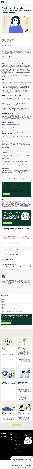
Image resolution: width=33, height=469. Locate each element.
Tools (8, 317)
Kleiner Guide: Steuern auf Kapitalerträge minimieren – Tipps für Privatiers (13, 41)
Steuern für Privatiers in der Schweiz (8, 40)
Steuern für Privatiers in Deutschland (8, 39)
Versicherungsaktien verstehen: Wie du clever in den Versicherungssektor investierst (8, 382)
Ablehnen (21, 465)
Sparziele (9, 316)
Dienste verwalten (15, 463)
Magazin (11, 434)
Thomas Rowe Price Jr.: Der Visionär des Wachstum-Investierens (23, 382)
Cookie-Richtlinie (19, 467)
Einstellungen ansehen (28, 465)
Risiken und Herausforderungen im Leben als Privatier (10, 124)
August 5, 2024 (19, 347)
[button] (31, 457)
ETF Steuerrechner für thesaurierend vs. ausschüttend (10, 127)
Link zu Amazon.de (26, 236)
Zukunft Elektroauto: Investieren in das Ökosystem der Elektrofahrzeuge (8, 414)
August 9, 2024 (3, 412)
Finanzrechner (13, 315)
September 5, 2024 (20, 412)
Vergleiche (11, 437)
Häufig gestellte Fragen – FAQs (7, 44)
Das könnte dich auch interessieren (8, 45)
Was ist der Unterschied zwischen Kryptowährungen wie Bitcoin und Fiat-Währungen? (8, 349)
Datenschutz (22, 467)
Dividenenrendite (25, 316)
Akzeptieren (15, 465)
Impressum (26, 467)
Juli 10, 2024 (3, 347)
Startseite (3, 5)
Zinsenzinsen (17, 316)
